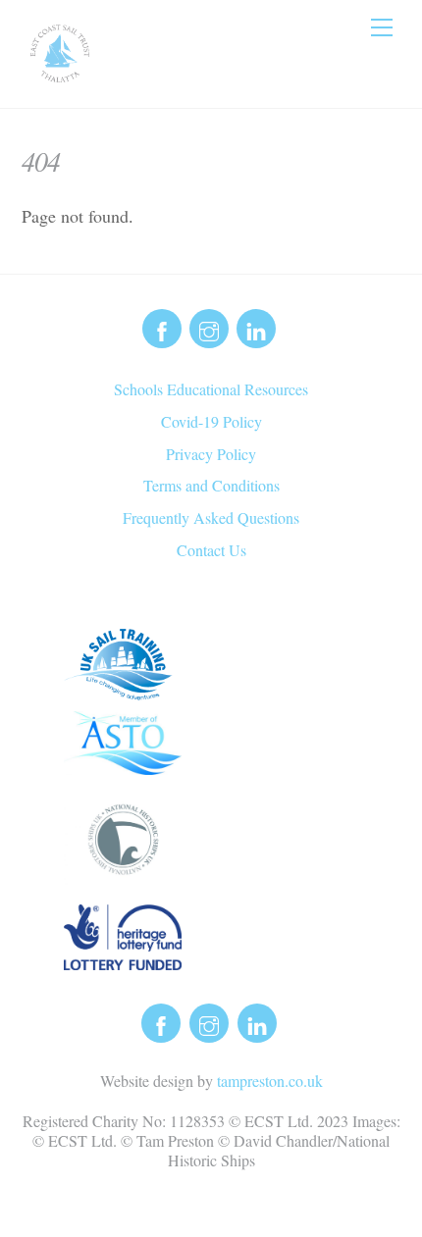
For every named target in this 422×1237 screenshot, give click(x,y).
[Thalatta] (59, 73)
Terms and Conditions (211, 485)
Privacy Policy (211, 453)
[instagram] (209, 326)
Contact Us (211, 550)
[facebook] (162, 326)
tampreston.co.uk (270, 1080)
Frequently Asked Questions (211, 517)
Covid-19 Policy (211, 421)
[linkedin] (256, 326)
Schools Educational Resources (211, 389)
